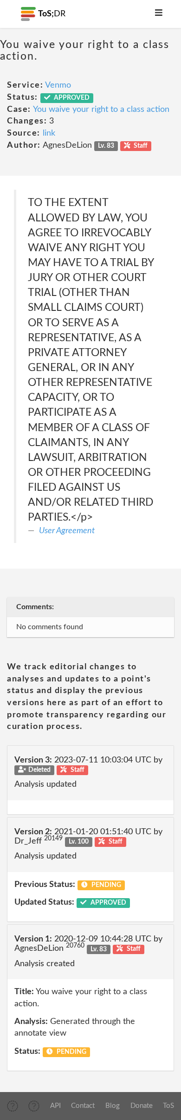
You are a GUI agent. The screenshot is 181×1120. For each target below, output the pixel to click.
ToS (168, 1105)
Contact (83, 1105)
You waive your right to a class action (101, 109)
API (55, 1105)
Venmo (58, 85)
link (49, 133)
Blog (112, 1105)
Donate (141, 1105)
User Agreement (67, 531)
